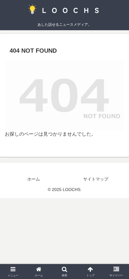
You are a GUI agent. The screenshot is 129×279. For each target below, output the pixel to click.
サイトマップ (95, 179)
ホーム (33, 179)
